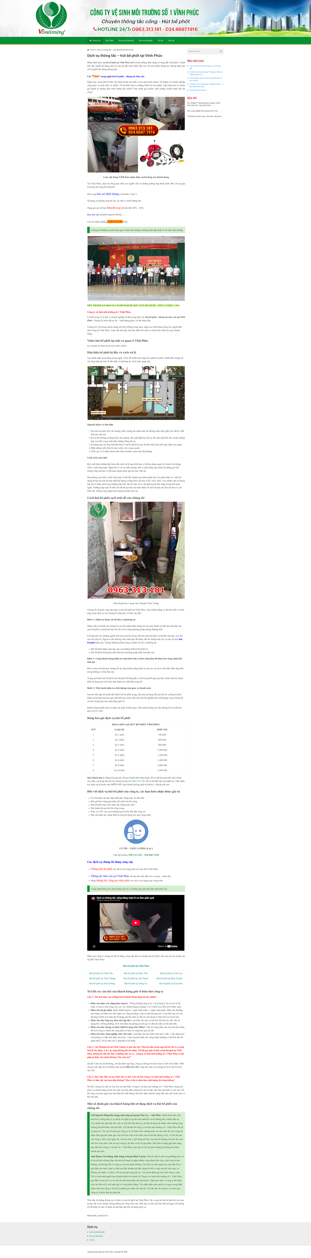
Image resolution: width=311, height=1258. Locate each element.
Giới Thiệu (109, 40)
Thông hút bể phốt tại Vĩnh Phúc (100, 1252)
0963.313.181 (138, 781)
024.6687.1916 (151, 855)
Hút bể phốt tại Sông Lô (198, 90)
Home (92, 50)
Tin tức (160, 40)
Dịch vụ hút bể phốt (126, 40)
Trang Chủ (96, 40)
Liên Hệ (171, 40)
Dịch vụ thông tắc (146, 40)
